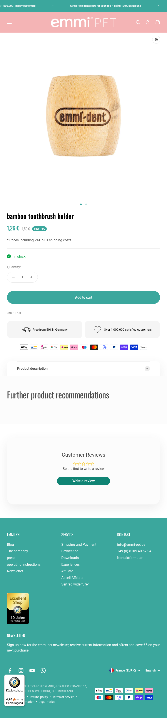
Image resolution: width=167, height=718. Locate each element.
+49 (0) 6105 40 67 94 (134, 551)
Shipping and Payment (78, 544)
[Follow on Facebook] (10, 670)
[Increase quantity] (31, 277)
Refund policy (39, 697)
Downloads (70, 558)
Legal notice (47, 701)
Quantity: (14, 267)
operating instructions (23, 564)
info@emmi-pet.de (131, 544)
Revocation (69, 551)
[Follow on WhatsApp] (43, 670)
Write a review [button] (83, 481)
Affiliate (67, 571)
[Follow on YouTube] (32, 670)
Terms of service (63, 697)
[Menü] (22, 677)
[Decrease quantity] (13, 277)
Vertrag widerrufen (75, 584)
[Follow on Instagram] (21, 670)
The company (17, 551)
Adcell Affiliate (72, 578)
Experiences (70, 564)
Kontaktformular (129, 558)
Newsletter (15, 571)
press (11, 558)
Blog (10, 544)
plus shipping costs (56, 240)
